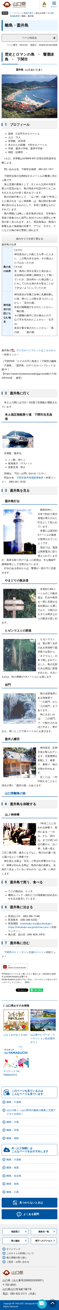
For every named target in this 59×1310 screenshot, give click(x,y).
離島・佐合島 (14, 1175)
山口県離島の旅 (15, 793)
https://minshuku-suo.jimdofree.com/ (28, 927)
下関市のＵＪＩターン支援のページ (23, 952)
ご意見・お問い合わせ (17, 1262)
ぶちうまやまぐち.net (15, 1034)
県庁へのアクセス (43, 1241)
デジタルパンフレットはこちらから (36, 350)
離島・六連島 (14, 1102)
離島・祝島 (13, 1167)
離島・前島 (13, 1183)
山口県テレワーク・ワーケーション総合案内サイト (42, 1038)
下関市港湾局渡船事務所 (29, 477)
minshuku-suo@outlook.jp (35, 923)
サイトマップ (13, 1249)
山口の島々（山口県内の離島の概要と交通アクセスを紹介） (31, 1112)
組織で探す (29, 13)
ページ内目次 (29, 37)
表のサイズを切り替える (29, 238)
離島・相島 (13, 1138)
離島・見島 (13, 1130)
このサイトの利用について (20, 1253)
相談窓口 (15, 1231)
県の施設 (15, 1241)
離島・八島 (13, 1192)
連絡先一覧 (43, 1231)
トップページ (16, 13)
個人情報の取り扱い (16, 1257)
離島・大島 (13, 1122)
